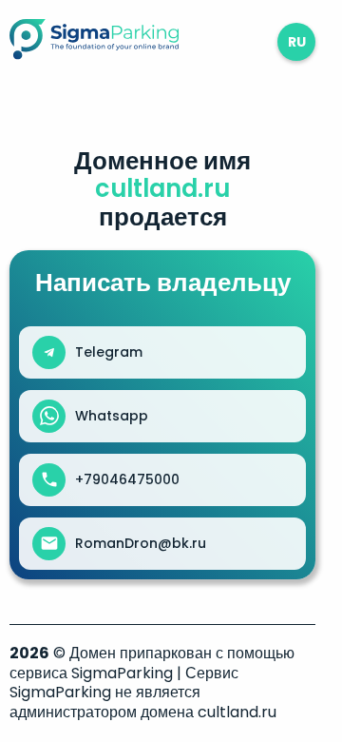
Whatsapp (111, 415)
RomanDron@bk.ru (140, 543)
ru (297, 41)
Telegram (108, 352)
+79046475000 (127, 479)
